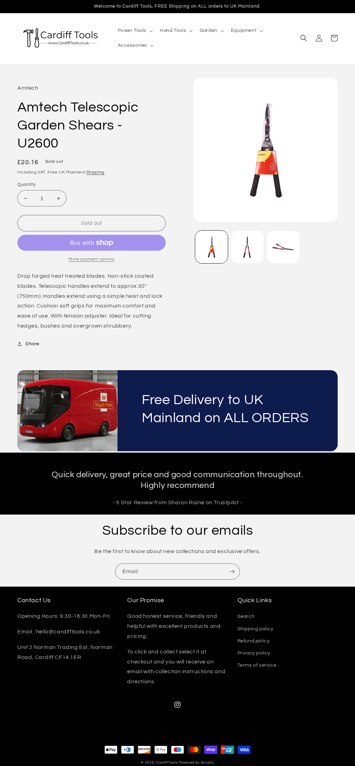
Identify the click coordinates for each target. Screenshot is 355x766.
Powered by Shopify (196, 762)
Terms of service (257, 665)
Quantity (26, 184)
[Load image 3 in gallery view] (283, 247)
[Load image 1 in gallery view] (211, 247)
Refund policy (253, 641)
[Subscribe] (232, 571)
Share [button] (32, 343)
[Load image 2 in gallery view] (247, 247)
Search (246, 616)
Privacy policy (253, 653)
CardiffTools (167, 762)
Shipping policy (255, 628)
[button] (135, 30)
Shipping (95, 172)
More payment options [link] (91, 259)
